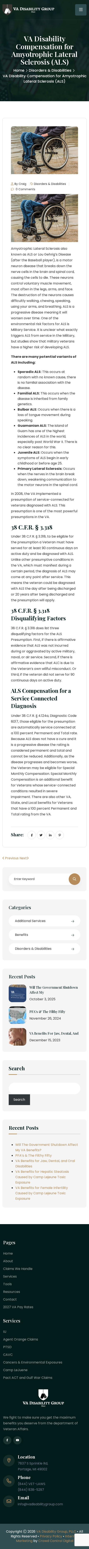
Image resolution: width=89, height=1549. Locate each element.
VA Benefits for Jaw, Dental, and (53, 1033)
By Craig (20, 184)
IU (4, 1332)
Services (10, 1276)
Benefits (21, 934)
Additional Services (30, 921)
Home (18, 70)
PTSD (7, 1347)
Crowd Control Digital (55, 1540)
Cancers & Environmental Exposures (32, 1362)
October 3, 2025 (42, 999)
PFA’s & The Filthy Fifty (47, 1011)
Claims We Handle (17, 1269)
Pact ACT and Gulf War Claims (27, 1377)
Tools (7, 1284)
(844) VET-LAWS (31, 1483)
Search (17, 1069)
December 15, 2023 (44, 1040)
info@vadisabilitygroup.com (40, 1504)
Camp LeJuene (15, 1370)
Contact (10, 1299)
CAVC (8, 1355)
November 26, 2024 (45, 1018)
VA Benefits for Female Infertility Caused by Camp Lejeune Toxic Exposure (41, 1193)
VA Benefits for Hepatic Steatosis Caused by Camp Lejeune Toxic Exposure (42, 1177)
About (8, 1261)
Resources (11, 1292)
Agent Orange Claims (20, 1339)
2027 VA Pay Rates (18, 1307)
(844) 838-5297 (31, 1489)
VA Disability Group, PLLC (56, 1531)
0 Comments (25, 189)
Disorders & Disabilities (50, 70)
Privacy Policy (51, 1536)
